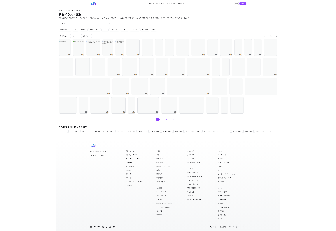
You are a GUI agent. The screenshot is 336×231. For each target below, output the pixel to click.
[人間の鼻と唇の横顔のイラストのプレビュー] (119, 47)
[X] (110, 226)
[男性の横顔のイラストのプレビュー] (114, 67)
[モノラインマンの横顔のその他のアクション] (172, 41)
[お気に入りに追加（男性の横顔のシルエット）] (65, 41)
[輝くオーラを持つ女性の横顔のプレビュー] (147, 47)
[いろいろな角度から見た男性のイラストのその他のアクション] (217, 59)
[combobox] (85, 23)
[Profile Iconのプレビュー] (177, 67)
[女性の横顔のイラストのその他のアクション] (127, 80)
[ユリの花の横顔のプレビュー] (169, 105)
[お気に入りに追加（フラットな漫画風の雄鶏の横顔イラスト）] (213, 99)
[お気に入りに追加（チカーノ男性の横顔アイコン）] (237, 80)
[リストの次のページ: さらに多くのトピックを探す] (275, 131)
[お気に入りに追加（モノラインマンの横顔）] (169, 41)
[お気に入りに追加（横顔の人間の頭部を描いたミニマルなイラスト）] (148, 59)
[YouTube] (113, 226)
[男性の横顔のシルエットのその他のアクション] (68, 41)
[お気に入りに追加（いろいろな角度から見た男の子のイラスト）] (158, 41)
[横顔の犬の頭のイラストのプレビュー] (99, 105)
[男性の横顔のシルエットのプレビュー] (65, 47)
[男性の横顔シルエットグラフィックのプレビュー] (133, 47)
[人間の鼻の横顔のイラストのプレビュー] (198, 47)
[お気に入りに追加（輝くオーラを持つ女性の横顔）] (148, 41)
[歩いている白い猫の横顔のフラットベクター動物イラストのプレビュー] (261, 86)
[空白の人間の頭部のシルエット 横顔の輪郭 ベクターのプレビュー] (93, 47)
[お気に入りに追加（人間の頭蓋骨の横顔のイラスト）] (272, 59)
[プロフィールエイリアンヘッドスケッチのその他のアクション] (258, 59)
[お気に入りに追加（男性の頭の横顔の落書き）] (238, 99)
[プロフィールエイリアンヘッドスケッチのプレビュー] (253, 67)
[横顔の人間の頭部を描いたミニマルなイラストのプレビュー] (146, 67)
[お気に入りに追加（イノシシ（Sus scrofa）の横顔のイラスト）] (153, 99)
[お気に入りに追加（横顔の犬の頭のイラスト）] (104, 99)
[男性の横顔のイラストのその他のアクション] (118, 59)
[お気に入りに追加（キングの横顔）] (82, 99)
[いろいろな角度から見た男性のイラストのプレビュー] (216, 67)
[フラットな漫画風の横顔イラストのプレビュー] (66, 67)
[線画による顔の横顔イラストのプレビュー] (98, 67)
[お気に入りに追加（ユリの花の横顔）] (172, 99)
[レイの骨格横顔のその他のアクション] (133, 99)
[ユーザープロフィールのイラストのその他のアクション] (225, 80)
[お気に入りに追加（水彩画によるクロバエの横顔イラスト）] (198, 99)
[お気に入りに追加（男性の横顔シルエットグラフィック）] (134, 41)
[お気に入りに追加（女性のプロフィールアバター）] (163, 59)
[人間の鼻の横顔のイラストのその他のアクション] (203, 41)
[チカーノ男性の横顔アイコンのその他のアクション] (240, 80)
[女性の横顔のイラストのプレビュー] (121, 86)
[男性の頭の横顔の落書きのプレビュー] (237, 105)
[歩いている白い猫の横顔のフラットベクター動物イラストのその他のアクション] (275, 80)
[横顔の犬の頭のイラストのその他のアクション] (107, 99)
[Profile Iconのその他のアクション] (183, 59)
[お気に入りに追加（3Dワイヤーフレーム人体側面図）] (237, 41)
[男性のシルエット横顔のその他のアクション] (215, 41)
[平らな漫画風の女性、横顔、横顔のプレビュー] (182, 47)
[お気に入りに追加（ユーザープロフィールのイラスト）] (222, 80)
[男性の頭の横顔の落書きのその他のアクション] (241, 99)
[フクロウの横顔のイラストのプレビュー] (68, 105)
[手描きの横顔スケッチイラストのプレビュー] (238, 67)
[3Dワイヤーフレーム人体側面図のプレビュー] (238, 47)
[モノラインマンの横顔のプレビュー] (169, 47)
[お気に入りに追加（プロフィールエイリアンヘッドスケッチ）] (255, 59)
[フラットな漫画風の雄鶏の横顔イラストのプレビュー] (212, 105)
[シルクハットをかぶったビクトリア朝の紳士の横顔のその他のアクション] (227, 59)
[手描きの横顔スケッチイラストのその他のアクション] (242, 59)
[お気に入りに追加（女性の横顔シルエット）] (247, 41)
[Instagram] (103, 226)
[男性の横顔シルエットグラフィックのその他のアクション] (137, 41)
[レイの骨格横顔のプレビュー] (131, 105)
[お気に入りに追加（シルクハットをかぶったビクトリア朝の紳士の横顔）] (224, 59)
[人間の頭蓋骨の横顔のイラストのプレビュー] (270, 67)
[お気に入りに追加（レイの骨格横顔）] (130, 99)
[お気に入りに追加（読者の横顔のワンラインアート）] (159, 80)
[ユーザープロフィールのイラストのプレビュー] (219, 86)
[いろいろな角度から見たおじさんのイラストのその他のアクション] (226, 99)
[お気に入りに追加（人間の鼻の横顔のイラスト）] (200, 41)
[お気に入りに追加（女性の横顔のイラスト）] (124, 80)
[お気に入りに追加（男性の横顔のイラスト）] (115, 59)
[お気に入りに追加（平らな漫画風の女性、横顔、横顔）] (184, 41)
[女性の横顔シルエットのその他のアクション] (249, 41)
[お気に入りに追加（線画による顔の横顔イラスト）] (100, 59)
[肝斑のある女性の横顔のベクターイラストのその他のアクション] (230, 41)
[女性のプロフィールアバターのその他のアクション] (165, 59)
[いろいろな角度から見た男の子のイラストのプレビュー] (159, 47)
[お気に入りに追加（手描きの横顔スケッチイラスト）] (240, 59)
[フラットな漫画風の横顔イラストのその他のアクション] (71, 59)
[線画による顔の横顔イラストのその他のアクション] (103, 59)
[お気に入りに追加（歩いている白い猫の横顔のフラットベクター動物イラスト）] (272, 80)
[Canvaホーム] (93, 3)
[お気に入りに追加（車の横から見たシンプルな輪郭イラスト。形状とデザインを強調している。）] (204, 80)
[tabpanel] (108, 29)
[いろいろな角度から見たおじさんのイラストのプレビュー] (224, 105)
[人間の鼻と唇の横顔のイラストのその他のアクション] (122, 41)
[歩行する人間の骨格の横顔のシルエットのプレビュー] (258, 47)
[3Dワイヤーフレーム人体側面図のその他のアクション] (240, 41)
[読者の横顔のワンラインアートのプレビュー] (157, 86)
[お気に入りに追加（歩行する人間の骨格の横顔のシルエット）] (256, 41)
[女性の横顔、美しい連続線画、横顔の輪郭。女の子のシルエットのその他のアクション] (111, 41)
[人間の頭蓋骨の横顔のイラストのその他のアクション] (275, 59)
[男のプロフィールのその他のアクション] (275, 41)
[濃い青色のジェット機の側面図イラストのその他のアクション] (108, 80)
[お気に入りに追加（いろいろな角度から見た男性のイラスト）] (214, 59)
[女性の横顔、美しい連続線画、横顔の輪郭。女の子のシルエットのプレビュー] (107, 47)
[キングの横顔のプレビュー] (83, 105)
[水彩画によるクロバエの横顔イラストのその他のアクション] (201, 99)
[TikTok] (106, 226)
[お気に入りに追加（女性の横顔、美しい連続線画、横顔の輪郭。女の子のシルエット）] (108, 41)
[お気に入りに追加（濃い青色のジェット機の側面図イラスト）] (105, 80)
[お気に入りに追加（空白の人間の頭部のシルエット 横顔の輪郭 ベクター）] (95, 41)
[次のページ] (178, 119)
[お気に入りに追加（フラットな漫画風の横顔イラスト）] (68, 59)
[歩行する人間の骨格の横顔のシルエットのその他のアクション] (259, 41)
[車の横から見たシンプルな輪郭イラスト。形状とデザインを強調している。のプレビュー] (188, 86)
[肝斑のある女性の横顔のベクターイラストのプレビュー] (226, 47)
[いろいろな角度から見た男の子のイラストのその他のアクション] (160, 41)
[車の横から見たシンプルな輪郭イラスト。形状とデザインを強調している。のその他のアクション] (207, 80)
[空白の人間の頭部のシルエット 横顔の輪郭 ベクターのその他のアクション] (98, 41)
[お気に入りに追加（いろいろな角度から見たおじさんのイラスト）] (223, 99)
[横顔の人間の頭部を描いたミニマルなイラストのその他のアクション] (151, 59)
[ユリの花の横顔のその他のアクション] (175, 99)
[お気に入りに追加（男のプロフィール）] (272, 41)
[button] (151, 3)
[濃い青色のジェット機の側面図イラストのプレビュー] (84, 86)
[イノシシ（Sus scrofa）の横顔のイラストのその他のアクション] (156, 99)
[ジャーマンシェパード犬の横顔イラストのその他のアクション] (207, 59)
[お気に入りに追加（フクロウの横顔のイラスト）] (71, 99)
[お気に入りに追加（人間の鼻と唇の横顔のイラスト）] (119, 41)
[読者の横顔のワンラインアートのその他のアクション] (162, 80)
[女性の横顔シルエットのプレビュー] (248, 47)
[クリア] (109, 23)
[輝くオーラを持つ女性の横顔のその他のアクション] (151, 41)
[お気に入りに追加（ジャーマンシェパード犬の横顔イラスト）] (205, 59)
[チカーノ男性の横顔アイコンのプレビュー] (236, 86)
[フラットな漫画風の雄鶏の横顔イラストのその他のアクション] (216, 99)
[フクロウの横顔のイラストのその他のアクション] (74, 99)
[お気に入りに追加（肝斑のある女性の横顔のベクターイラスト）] (227, 41)
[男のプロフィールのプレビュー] (270, 47)
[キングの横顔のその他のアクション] (85, 99)
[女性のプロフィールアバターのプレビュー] (162, 67)
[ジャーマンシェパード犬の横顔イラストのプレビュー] (198, 67)
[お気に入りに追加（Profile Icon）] (180, 59)
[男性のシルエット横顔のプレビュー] (212, 47)
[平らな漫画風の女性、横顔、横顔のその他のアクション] (187, 41)
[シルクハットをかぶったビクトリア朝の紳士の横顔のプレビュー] (226, 67)
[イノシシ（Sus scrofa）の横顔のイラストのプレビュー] (148, 105)
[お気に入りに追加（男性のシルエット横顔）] (212, 41)
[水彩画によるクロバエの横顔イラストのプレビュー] (191, 105)
